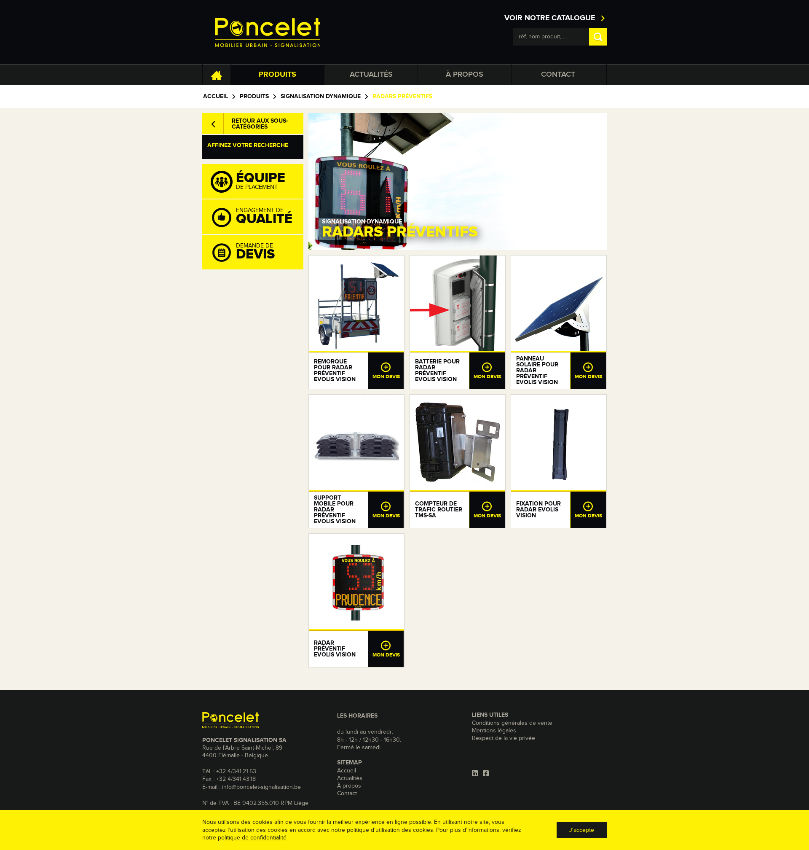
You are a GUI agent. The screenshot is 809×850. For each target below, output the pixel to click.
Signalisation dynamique (321, 97)
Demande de (255, 252)
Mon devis (386, 376)
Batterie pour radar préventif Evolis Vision (437, 370)
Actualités (371, 74)
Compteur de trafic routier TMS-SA (438, 510)
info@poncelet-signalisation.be (261, 787)
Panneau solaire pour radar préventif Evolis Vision (537, 370)
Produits (277, 74)
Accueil (215, 97)
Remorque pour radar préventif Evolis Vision (335, 370)
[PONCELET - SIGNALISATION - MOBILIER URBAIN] (267, 32)
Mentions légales (494, 731)
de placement (260, 181)
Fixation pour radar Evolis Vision (538, 510)
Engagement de (264, 216)
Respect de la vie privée (503, 738)
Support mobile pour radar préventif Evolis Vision (335, 510)
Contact (558, 74)
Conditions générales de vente (512, 723)
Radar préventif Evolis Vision (335, 649)
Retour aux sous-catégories (260, 124)
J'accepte (581, 830)
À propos (464, 74)
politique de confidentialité (252, 838)
